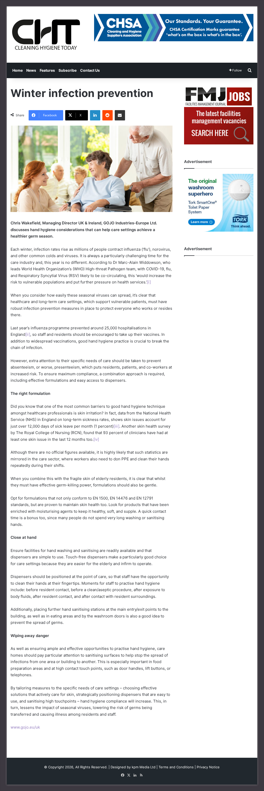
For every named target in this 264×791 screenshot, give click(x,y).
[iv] (96, 439)
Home (17, 70)
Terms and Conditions (176, 767)
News (31, 70)
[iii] (116, 426)
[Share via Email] (120, 115)
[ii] (27, 334)
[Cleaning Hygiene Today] (46, 34)
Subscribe (68, 70)
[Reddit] (107, 115)
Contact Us (90, 70)
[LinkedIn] (95, 115)
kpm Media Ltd (143, 767)
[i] (149, 282)
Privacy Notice (208, 767)
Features (47, 70)
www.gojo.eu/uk (25, 727)
